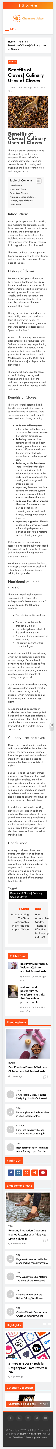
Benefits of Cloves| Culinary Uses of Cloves (26, 895)
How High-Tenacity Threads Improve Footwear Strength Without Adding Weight (30, 1133)
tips (18, 1108)
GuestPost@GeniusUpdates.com (30, 1437)
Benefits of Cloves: (19, 193)
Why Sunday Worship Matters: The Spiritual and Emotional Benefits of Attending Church (31, 1280)
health (12, 61)
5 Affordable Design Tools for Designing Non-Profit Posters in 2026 (32, 1098)
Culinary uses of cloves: (21, 200)
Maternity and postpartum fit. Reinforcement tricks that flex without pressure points (32, 994)
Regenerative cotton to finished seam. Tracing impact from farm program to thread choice (32, 1151)
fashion (20, 1126)
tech (18, 1091)
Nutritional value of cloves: (23, 196)
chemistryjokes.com (30, 1434)
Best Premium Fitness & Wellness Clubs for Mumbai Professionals (34, 967)
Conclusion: (16, 204)
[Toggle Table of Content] (37, 181)
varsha (26, 976)
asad (13, 87)
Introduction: (16, 185)
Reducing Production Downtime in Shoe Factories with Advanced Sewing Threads (32, 1116)
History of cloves (18, 189)
